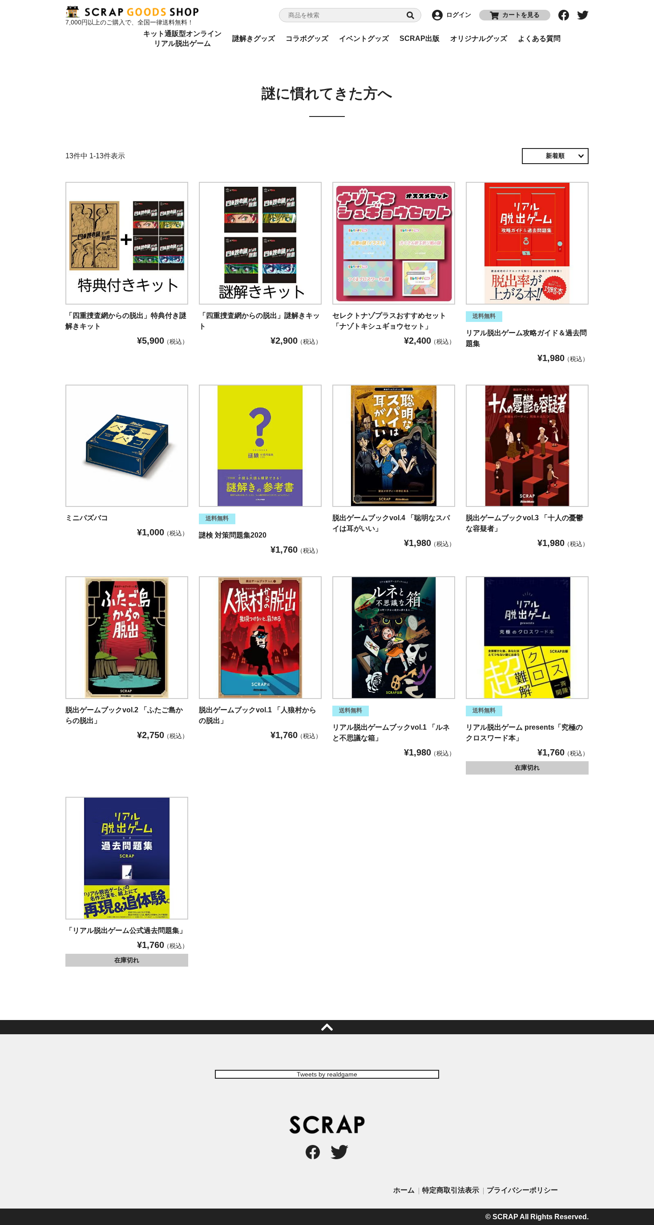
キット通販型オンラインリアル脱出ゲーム (182, 38)
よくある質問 (539, 38)
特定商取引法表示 (450, 1190)
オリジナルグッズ (478, 38)
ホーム (404, 1190)
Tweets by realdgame (327, 1074)
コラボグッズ (307, 38)
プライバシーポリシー (522, 1190)
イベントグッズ (364, 38)
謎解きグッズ (253, 38)
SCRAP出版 (420, 38)
